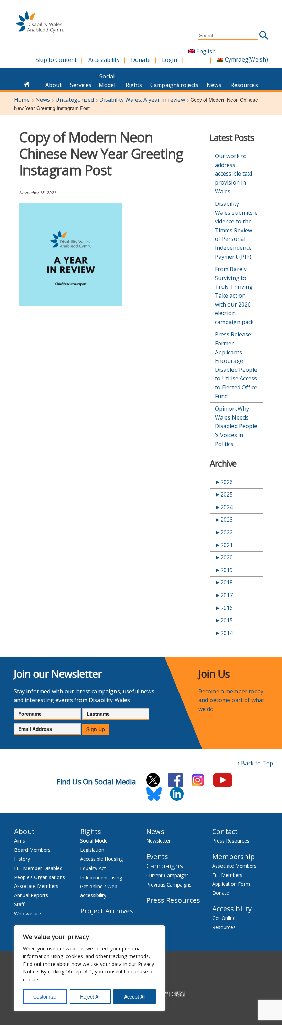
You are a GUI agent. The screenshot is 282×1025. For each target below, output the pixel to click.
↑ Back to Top (255, 763)
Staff (19, 904)
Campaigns (161, 85)
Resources (241, 85)
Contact (225, 831)
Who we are (27, 913)
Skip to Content (56, 60)
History (22, 859)
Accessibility (104, 60)
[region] (89, 968)
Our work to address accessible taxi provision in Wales (233, 173)
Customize (44, 996)
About (53, 85)
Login (169, 60)
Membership (233, 856)
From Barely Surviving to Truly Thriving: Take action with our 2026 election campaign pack (234, 295)
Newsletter (158, 840)
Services (80, 85)
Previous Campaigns (169, 884)
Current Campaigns (167, 875)
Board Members (32, 850)
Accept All (134, 996)
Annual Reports (31, 895)
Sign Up (95, 729)
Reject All (90, 996)
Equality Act (93, 868)
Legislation (92, 850)
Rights (134, 85)
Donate (141, 60)
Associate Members (36, 886)
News (214, 85)
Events (157, 856)
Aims (19, 840)
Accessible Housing (101, 859)
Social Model (107, 81)
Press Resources (173, 900)
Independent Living (101, 877)
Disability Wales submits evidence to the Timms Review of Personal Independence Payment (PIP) (236, 230)
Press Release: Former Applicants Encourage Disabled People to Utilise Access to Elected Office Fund (236, 365)
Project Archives (106, 910)
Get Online (224, 918)
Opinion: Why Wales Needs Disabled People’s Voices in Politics (236, 426)
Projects (187, 85)
